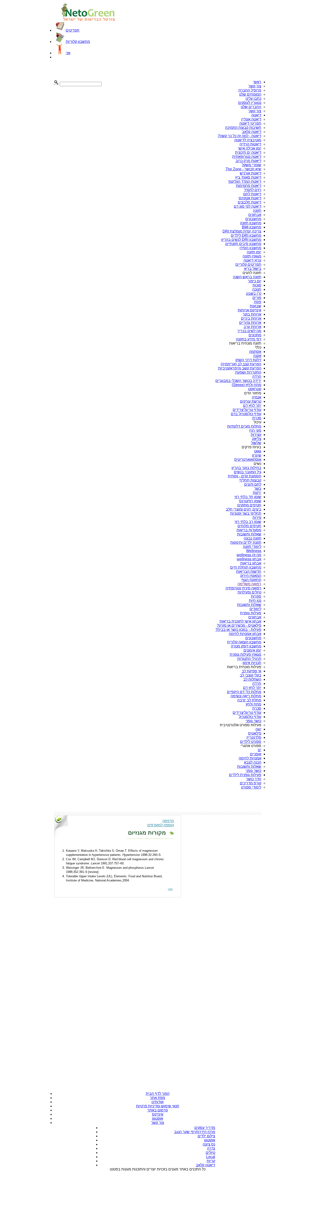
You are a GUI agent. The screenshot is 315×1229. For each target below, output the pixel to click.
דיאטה (256, 115)
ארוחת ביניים (251, 318)
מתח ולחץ (253, 704)
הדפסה (168, 821)
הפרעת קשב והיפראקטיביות (239, 368)
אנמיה (256, 397)
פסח (257, 302)
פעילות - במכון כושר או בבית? (238, 630)
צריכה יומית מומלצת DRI (242, 231)
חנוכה (256, 289)
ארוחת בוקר (252, 314)
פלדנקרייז (254, 737)
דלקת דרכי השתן (248, 360)
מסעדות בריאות (249, 530)
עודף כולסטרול (250, 717)
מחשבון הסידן (250, 248)
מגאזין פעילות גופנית (245, 654)
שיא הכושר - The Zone (243, 169)
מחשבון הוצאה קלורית (244, 642)
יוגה (258, 729)
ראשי (257, 82)
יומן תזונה (254, 252)
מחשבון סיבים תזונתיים (243, 244)
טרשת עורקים (250, 401)
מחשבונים (253, 219)
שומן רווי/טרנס (250, 501)
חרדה (256, 376)
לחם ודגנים (252, 484)
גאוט (257, 451)
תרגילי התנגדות (249, 659)
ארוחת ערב (252, 327)
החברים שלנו (251, 107)
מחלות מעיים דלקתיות (244, 426)
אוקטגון (157, 1118)
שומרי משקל (251, 165)
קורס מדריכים (250, 783)
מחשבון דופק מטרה (246, 646)
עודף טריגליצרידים (247, 410)
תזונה (257, 211)
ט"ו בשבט (253, 293)
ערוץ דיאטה (252, 260)
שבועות (255, 306)
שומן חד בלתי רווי (247, 497)
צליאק (256, 439)
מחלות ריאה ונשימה (246, 696)
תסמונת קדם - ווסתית (244, 476)
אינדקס (157, 1114)
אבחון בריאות (250, 563)
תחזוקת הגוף (251, 580)
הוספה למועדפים (160, 825)
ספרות (256, 596)
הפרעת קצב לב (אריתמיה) (241, 364)
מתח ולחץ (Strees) (246, 385)
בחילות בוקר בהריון (246, 468)
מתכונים (255, 335)
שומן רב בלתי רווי (248, 522)
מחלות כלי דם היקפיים (244, 692)
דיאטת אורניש (250, 173)
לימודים (255, 609)
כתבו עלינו (253, 98)
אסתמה (255, 352)
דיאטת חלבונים (249, 202)
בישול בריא (252, 269)
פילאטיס (254, 733)
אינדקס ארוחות (249, 310)
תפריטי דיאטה (250, 123)
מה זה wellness (249, 555)
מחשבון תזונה (250, 223)
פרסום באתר (157, 1110)
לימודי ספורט (251, 787)
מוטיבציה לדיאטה (247, 140)
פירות (257, 518)
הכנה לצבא (252, 762)
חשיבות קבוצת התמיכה (243, 128)
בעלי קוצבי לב (250, 675)
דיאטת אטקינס (250, 198)
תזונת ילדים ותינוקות (245, 542)
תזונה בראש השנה (247, 277)
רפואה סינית (251, 588)
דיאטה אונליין (251, 119)
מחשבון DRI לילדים (246, 235)
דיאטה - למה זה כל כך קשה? (239, 136)
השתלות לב (252, 679)
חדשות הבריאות (248, 571)
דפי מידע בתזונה (248, 339)
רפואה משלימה (249, 584)
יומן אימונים (252, 650)
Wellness (253, 551)
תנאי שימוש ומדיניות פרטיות (157, 1106)
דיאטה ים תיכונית (248, 152)
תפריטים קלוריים (248, 264)
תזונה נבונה (252, 538)
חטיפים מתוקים (249, 505)
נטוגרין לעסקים (249, 103)
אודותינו (157, 1102)
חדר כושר (253, 779)
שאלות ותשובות (249, 534)
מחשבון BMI (251, 227)
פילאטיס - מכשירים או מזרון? (239, 625)
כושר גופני (253, 721)
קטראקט (254, 389)
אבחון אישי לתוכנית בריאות (240, 621)
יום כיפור (254, 281)
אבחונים (254, 215)
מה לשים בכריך (249, 331)
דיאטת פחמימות (248, 186)
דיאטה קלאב (251, 132)
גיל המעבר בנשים (247, 472)
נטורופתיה (233, 588)
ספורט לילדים (250, 742)
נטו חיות (255, 601)
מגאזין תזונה (252, 256)
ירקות (257, 493)
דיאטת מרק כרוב (248, 161)
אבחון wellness (249, 559)
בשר (257, 488)
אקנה (257, 356)
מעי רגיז (255, 430)
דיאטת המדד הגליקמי (244, 181)
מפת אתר (157, 1098)
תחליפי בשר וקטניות (245, 513)
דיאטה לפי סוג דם (247, 206)
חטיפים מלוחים (249, 526)
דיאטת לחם (252, 194)
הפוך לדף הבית (157, 1094)
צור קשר (254, 86)
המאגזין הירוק (250, 576)
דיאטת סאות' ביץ (248, 177)
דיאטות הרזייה (250, 144)
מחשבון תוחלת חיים (245, 567)
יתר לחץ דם (252, 406)
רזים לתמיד (252, 190)
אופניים (255, 754)
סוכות (257, 285)
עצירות (256, 435)
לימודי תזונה (252, 547)
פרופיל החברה (249, 90)
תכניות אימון (252, 663)
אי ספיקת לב (251, 671)
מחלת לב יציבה (249, 700)
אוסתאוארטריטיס (247, 459)
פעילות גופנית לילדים (245, 775)
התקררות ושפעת (248, 372)
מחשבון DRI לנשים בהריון (241, 240)
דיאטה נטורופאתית (246, 157)
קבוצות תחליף (250, 480)
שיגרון (256, 455)
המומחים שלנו (250, 94)
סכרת (256, 418)
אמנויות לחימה (250, 758)
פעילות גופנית (250, 613)
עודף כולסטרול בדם (246, 414)
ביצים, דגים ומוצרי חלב (243, 509)
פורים (257, 298)
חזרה (170, 889)
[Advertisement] (77, 69)
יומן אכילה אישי (249, 148)
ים (259, 750)
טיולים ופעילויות (249, 592)
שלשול (256, 443)
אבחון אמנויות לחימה (245, 634)
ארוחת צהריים (250, 323)
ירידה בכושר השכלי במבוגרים (238, 381)
